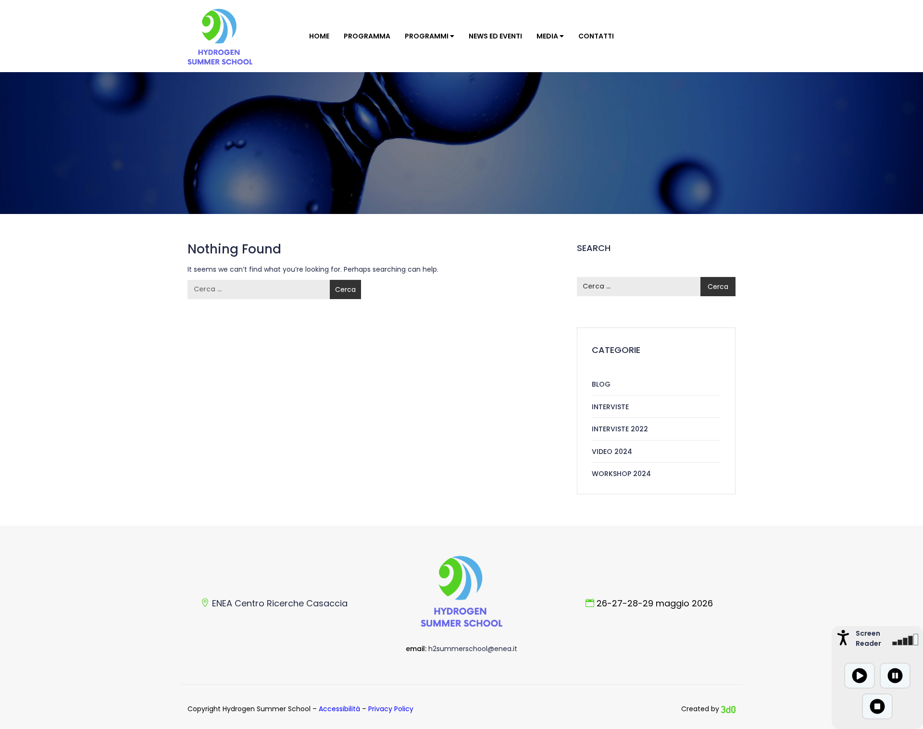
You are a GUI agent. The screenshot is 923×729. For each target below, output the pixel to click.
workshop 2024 (621, 473)
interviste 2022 (620, 429)
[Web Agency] (728, 709)
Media (548, 36)
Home (319, 36)
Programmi (427, 36)
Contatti (596, 36)
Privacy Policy (390, 709)
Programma (367, 36)
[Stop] (877, 706)
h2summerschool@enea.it (472, 649)
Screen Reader (867, 638)
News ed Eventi (495, 36)
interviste (610, 407)
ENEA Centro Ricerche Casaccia (280, 603)
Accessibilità (339, 709)
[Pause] (895, 676)
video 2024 (612, 451)
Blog (601, 384)
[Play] (859, 676)
